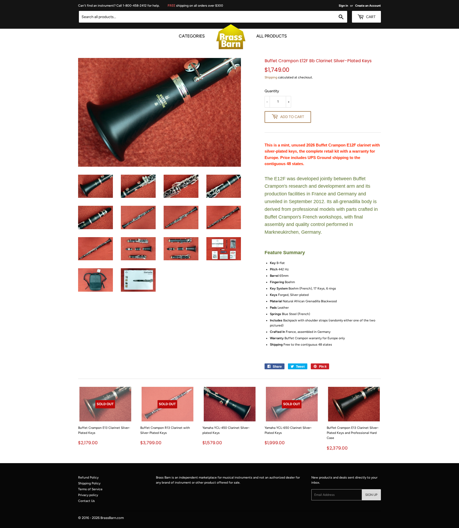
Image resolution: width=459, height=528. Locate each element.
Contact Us (86, 501)
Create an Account (368, 5)
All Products (271, 35)
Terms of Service (90, 489)
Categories (192, 35)
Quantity (272, 91)
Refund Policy (88, 477)
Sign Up (371, 495)
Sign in (343, 5)
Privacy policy (88, 495)
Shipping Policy (89, 483)
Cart (370, 17)
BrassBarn (108, 518)
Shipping (271, 77)
